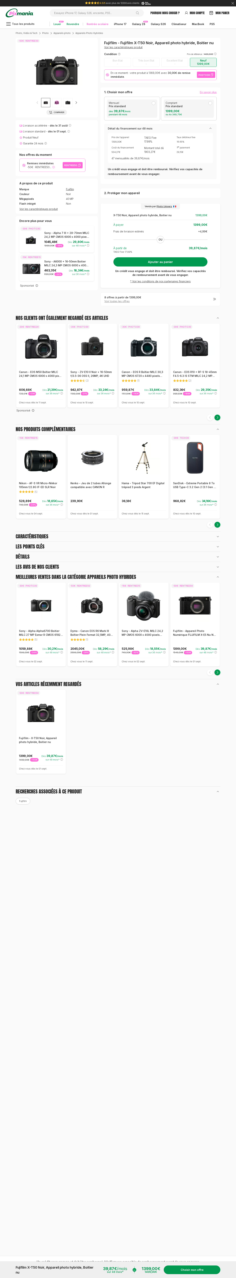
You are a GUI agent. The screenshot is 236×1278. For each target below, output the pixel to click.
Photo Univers (164, 206)
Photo (45, 33)
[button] (56, 102)
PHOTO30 (204, 75)
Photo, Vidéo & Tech (26, 33)
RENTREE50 (70, 165)
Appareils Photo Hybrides (89, 33)
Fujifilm (70, 189)
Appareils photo (62, 33)
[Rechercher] (139, 13)
